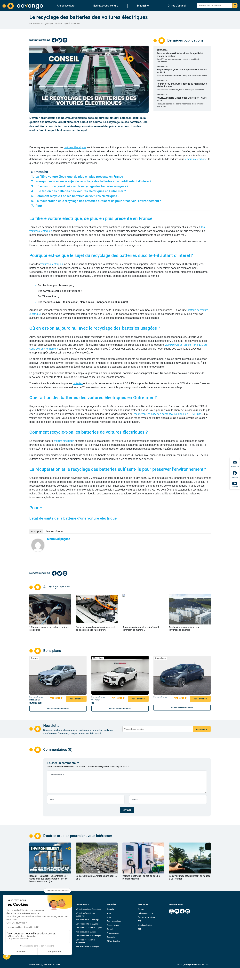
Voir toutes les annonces (58, 708)
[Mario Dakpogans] (37, 545)
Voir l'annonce (76, 698)
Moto (109, 917)
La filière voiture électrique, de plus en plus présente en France (79, 176)
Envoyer (127, 810)
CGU (139, 929)
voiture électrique (64, 441)
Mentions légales (145, 925)
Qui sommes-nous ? (146, 913)
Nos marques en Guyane (86, 932)
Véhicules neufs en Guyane (87, 924)
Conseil (110, 929)
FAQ (139, 921)
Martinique (98, 658)
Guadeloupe (160, 658)
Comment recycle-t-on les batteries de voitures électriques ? (77, 196)
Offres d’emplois (113, 941)
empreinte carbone (196, 159)
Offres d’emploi (177, 5)
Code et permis (113, 925)
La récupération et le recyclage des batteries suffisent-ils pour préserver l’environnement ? (98, 201)
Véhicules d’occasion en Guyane (89, 928)
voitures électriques (75, 147)
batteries (78, 383)
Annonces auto (65, 5)
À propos (36, 531)
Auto (109, 913)
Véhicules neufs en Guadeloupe (88, 909)
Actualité (110, 909)
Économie (111, 937)
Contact (141, 909)
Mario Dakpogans (58, 539)
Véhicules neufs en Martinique (88, 936)
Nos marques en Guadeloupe (87, 920)
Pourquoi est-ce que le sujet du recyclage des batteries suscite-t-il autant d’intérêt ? (93, 181)
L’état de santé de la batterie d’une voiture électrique (73, 518)
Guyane (34, 658)
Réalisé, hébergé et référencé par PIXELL (194, 965)
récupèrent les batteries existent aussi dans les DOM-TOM (167, 414)
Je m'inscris (201, 729)
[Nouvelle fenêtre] (171, 911)
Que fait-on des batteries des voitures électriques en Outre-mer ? (80, 191)
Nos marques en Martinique (87, 947)
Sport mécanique (114, 921)
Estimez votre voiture (105, 5)
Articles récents (54, 531)
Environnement (73, 23)
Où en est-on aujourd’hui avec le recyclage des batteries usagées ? (81, 186)
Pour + (40, 206)
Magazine (143, 5)
